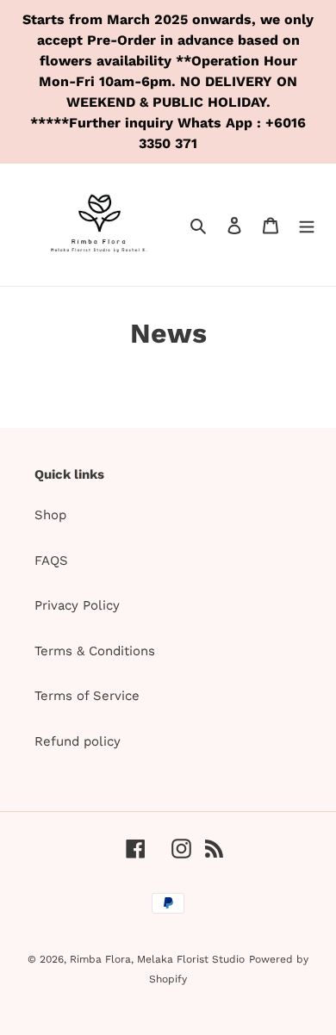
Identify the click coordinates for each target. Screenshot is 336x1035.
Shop (50, 515)
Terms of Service (87, 695)
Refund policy (77, 741)
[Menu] (307, 225)
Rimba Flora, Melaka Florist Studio (157, 959)
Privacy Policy (77, 605)
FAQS (51, 560)
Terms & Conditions (94, 651)
